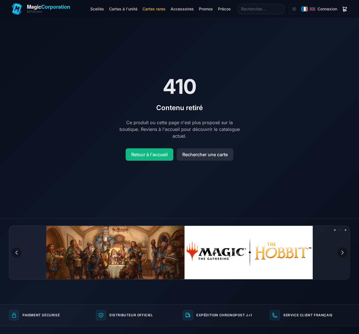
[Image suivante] (342, 252)
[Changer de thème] (294, 9)
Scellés (97, 8)
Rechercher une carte (205, 154)
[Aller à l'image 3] (345, 230)
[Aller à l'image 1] (335, 230)
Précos (224, 8)
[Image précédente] (16, 252)
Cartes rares (153, 8)
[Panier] (344, 9)
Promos (206, 8)
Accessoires (182, 8)
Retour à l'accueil (149, 154)
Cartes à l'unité (123, 8)
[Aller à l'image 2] (340, 230)
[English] (312, 9)
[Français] (304, 9)
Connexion (327, 8)
